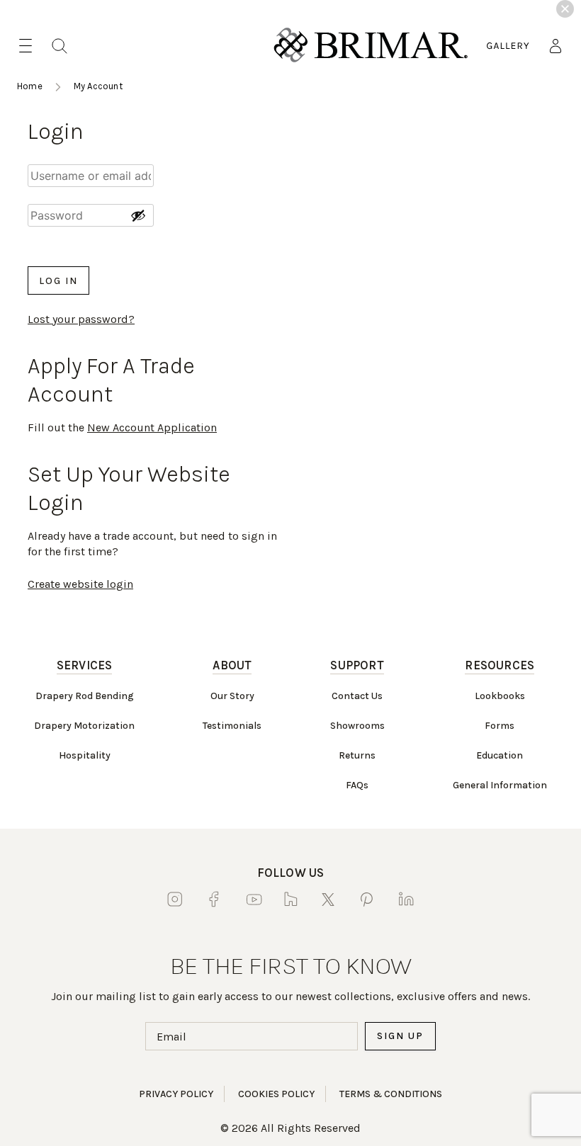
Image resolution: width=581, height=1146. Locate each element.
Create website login (80, 584)
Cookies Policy (276, 1094)
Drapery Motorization (84, 726)
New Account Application (152, 427)
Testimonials (232, 726)
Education (499, 755)
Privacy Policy (176, 1094)
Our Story (232, 696)
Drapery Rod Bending (84, 696)
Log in (58, 281)
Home (30, 86)
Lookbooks (500, 696)
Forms (499, 726)
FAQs (357, 785)
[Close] (565, 9)
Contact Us (357, 696)
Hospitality (85, 755)
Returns (357, 755)
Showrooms (357, 726)
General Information (500, 785)
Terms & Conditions (390, 1094)
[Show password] (138, 215)
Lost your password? (81, 319)
